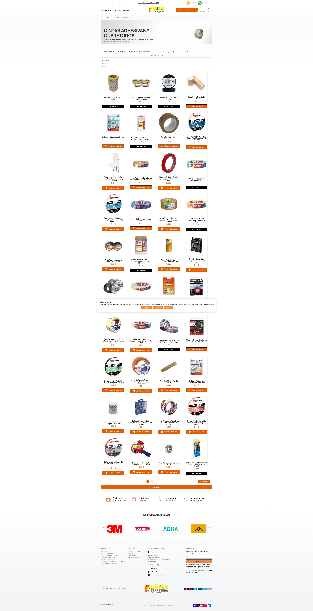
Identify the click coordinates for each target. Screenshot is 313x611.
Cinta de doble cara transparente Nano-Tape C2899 (196, 261)
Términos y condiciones (118, 588)
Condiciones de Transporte (109, 555)
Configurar (146, 308)
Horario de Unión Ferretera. (109, 559)
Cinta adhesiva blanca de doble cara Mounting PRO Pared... (196, 423)
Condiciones (128, 3)
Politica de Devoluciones (108, 557)
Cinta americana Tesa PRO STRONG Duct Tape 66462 (169, 341)
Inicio (102, 3)
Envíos (113, 3)
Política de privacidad (146, 605)
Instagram (205, 605)
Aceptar (168, 308)
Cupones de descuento (135, 557)
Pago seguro (170, 498)
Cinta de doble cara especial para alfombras (169, 261)
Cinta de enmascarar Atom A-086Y (113, 98)
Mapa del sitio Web (167, 605)
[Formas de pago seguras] (198, 589)
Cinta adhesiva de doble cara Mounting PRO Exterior (113, 382)
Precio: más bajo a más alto (192, 52)
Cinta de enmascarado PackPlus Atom (141, 98)
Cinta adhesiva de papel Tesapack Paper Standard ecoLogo (168, 220)
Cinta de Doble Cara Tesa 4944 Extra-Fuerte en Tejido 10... (113, 341)
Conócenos (108, 3)
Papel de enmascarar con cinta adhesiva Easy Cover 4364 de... (141, 261)
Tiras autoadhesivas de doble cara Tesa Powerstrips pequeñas (113, 179)
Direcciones (132, 555)
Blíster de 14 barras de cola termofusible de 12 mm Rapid (196, 464)
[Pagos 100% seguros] (159, 499)
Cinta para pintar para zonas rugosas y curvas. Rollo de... (141, 179)
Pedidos (130, 553)
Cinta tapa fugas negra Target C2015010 (113, 423)
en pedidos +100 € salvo (120, 500)
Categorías (107, 10)
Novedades (126, 10)
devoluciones (143, 500)
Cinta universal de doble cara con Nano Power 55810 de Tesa (141, 423)
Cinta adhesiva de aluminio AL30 (168, 464)
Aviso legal (105, 588)
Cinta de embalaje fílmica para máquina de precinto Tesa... (169, 179)
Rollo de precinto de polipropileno (169, 138)
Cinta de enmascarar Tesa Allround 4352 (196, 179)
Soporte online (197, 498)
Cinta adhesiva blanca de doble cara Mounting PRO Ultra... (113, 464)
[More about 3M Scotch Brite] (114, 528)
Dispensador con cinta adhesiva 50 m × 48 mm (141, 464)
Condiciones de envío (107, 553)
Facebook (195, 605)
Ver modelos (113, 106)
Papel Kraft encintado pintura (196, 98)
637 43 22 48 (205, 3)
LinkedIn (209, 605)
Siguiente (204, 481)
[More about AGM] (198, 528)
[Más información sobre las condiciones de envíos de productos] (108, 500)
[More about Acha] (170, 528)
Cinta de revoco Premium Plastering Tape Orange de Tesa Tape (141, 382)
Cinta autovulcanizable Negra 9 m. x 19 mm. (113, 261)
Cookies (158, 605)
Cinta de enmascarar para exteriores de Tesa (141, 220)
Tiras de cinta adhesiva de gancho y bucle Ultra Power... (196, 341)
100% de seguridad (170, 500)
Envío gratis (118, 498)
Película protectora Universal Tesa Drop (113, 138)
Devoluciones (120, 3)
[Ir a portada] (156, 589)
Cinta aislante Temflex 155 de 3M (169, 98)
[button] (102, 528)
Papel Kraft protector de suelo (169, 382)
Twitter (198, 605)
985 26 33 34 (194, 3)
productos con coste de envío (118, 502)
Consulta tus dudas (196, 500)
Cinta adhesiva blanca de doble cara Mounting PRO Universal (196, 138)
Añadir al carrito (197, 106)
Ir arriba (156, 487)
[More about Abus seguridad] (142, 528)
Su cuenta (132, 548)
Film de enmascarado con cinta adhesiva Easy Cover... (141, 138)
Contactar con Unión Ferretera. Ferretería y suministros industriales (113, 562)
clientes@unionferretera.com (159, 575)
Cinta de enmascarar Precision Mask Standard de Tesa (196, 220)
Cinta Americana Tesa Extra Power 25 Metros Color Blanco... (168, 423)
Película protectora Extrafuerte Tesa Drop (196, 382)
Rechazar (158, 308)
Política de (144, 498)
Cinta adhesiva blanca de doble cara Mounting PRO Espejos (113, 220)
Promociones (117, 10)
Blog (133, 10)
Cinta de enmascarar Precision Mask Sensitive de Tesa (141, 341)
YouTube (202, 605)
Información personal (134, 551)
